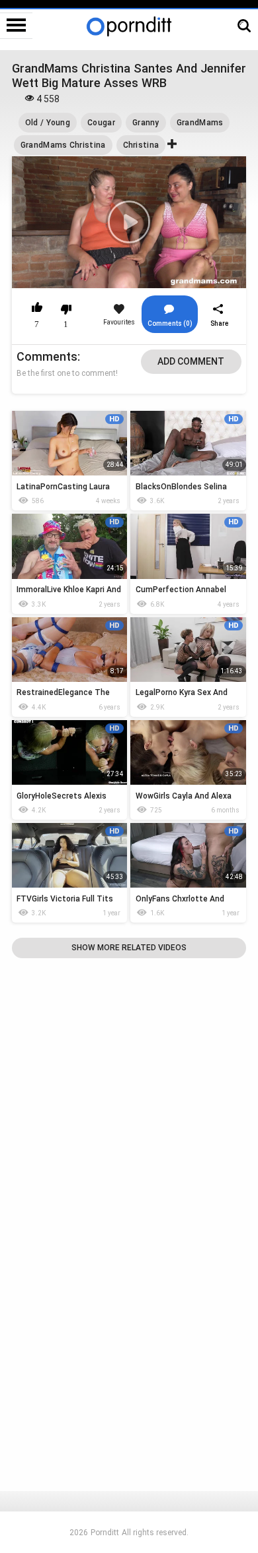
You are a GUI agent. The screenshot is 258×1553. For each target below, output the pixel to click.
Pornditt (105, 1532)
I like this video (37, 309)
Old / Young (47, 122)
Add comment (190, 361)
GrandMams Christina (63, 145)
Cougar (101, 122)
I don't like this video (66, 309)
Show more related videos (129, 947)
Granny (145, 122)
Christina (141, 145)
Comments (47, 356)
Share (219, 323)
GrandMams (200, 122)
